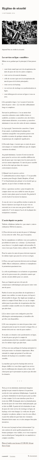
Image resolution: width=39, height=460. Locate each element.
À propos (12, 456)
